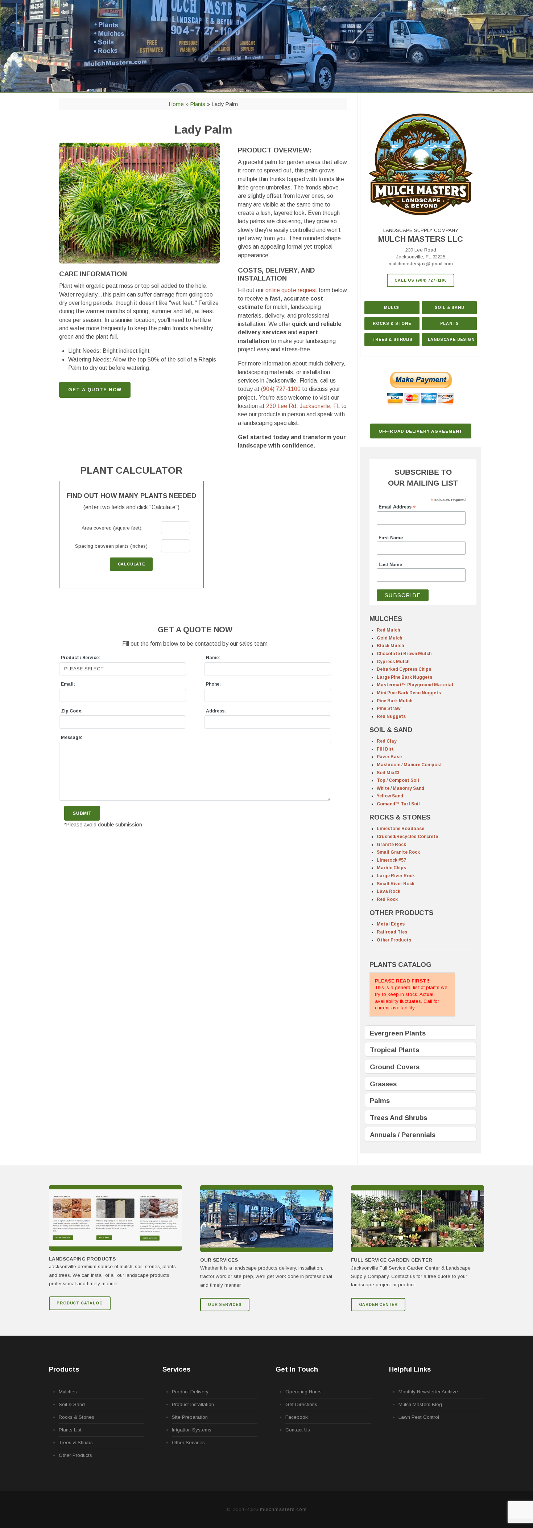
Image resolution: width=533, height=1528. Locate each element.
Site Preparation (190, 1417)
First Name (391, 537)
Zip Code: (72, 711)
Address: (216, 711)
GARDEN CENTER (378, 1304)
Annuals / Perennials (402, 1135)
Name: (213, 657)
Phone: (213, 684)
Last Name (390, 564)
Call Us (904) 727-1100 (420, 280)
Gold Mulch (389, 638)
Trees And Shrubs (398, 1118)
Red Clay (387, 741)
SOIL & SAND (390, 730)
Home (176, 104)
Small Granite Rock (398, 852)
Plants (449, 323)
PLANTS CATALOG (400, 964)
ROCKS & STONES (399, 817)
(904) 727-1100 (281, 389)
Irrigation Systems (191, 1430)
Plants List (70, 1430)
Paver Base (389, 756)
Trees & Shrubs (392, 339)
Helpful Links (410, 1369)
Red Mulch (388, 630)
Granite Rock (391, 844)
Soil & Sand (449, 307)
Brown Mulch (417, 653)
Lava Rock (388, 891)
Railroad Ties (392, 932)
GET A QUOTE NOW (94, 389)
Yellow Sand (390, 795)
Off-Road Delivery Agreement (421, 431)
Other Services (188, 1442)
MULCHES (385, 618)
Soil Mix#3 (388, 772)
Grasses (383, 1084)
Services (176, 1369)
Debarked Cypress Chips (404, 669)
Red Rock (387, 899)
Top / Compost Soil (398, 780)
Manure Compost (423, 764)
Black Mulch (390, 645)
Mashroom (388, 764)
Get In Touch (297, 1369)
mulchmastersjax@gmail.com (421, 263)
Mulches (68, 1391)
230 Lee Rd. (303, 406)
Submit (82, 813)
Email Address (397, 507)
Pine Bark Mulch (394, 700)
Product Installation (193, 1404)
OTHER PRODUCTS (401, 912)
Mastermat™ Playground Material (415, 684)
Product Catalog (80, 1303)
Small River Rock (395, 883)
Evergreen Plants (398, 1033)
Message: (71, 737)
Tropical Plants (394, 1050)
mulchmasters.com (283, 1509)
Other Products (394, 940)
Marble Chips (391, 867)
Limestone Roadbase (400, 828)
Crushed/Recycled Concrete (407, 836)
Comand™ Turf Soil (398, 803)
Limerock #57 (391, 860)
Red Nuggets (391, 716)
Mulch (392, 307)
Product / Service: (80, 657)
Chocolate (388, 653)
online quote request (291, 290)
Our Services (225, 1304)
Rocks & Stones (76, 1417)
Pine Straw (388, 708)
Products (64, 1369)
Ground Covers (395, 1067)
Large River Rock (396, 875)
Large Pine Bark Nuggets (404, 677)
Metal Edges (391, 924)
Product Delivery (190, 1391)
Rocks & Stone (392, 323)
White (383, 788)
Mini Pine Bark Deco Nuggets (409, 692)
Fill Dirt (385, 749)
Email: (68, 684)
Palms (380, 1100)
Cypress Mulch (393, 661)
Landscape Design (451, 339)
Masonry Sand (408, 788)
